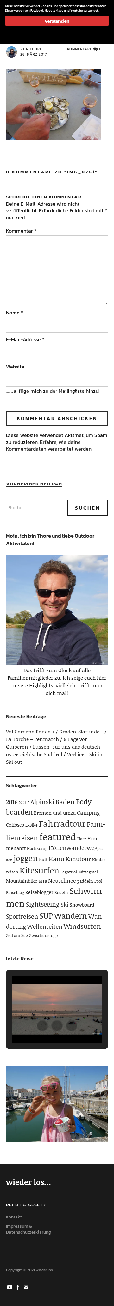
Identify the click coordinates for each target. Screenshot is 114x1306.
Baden (65, 801)
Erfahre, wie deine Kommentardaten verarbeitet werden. (49, 445)
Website (15, 366)
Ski (64, 904)
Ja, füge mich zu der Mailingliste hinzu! (54, 391)
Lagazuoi (68, 872)
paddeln (85, 881)
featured (57, 836)
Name (14, 312)
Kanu (56, 858)
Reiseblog (15, 892)
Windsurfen (82, 926)
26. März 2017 (33, 54)
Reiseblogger (39, 892)
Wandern (70, 915)
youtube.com (10, 1286)
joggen (26, 858)
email (26, 1286)
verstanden (57, 21)
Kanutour (78, 859)
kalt (43, 859)
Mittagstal (88, 872)
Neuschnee (62, 880)
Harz (81, 838)
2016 (12, 802)
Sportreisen (22, 916)
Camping (88, 812)
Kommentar (21, 230)
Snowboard (82, 904)
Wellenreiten (44, 926)
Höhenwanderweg (73, 848)
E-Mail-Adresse (25, 339)
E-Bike (31, 825)
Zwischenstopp (43, 935)
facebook (18, 1286)
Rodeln (61, 892)
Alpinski (42, 801)
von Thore (31, 49)
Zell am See (17, 935)
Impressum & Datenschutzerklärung (28, 1229)
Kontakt (14, 1217)
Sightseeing (43, 904)
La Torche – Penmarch (32, 739)
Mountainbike (21, 880)
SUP (46, 915)
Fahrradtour (62, 823)
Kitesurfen (39, 870)
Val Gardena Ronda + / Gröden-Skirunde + (54, 731)
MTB (43, 881)
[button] (42, 1025)
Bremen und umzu (55, 812)
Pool (98, 881)
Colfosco (15, 824)
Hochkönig (37, 848)
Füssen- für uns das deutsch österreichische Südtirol (53, 750)
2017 (24, 802)
